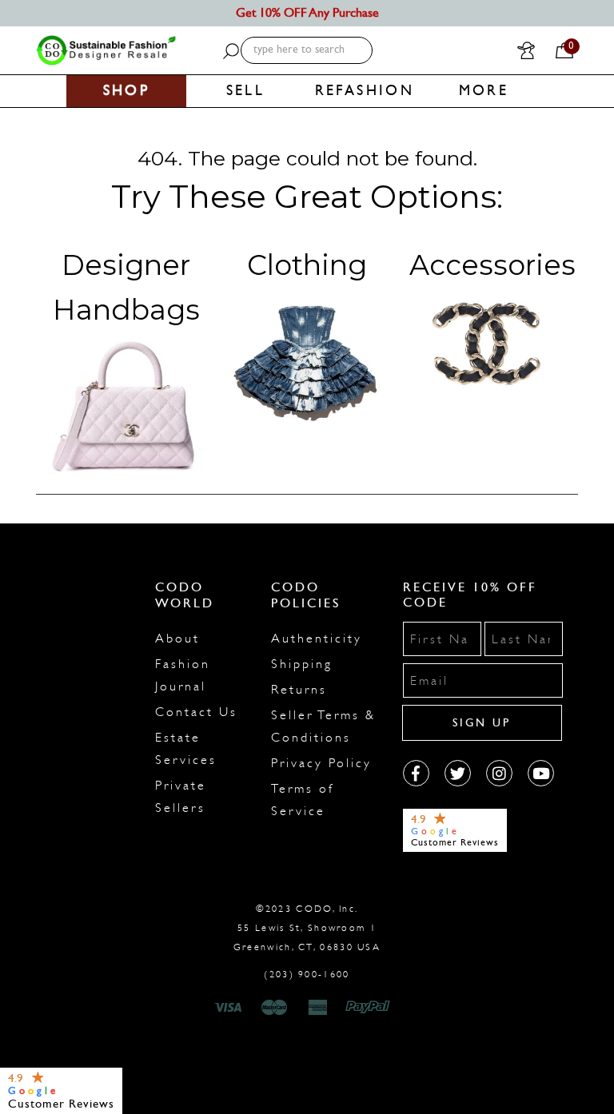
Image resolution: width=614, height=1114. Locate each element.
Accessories (492, 265)
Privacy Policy (321, 763)
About (177, 638)
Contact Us (196, 712)
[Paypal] (370, 1008)
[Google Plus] (458, 773)
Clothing (307, 265)
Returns (299, 689)
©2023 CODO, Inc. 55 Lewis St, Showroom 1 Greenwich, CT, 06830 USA (307, 928)
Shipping (302, 664)
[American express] (319, 1008)
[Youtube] (541, 773)
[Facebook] (416, 773)
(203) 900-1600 (306, 974)
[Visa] (230, 1008)
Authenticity (316, 638)
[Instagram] (499, 773)
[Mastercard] (274, 1008)
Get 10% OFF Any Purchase (307, 12)
